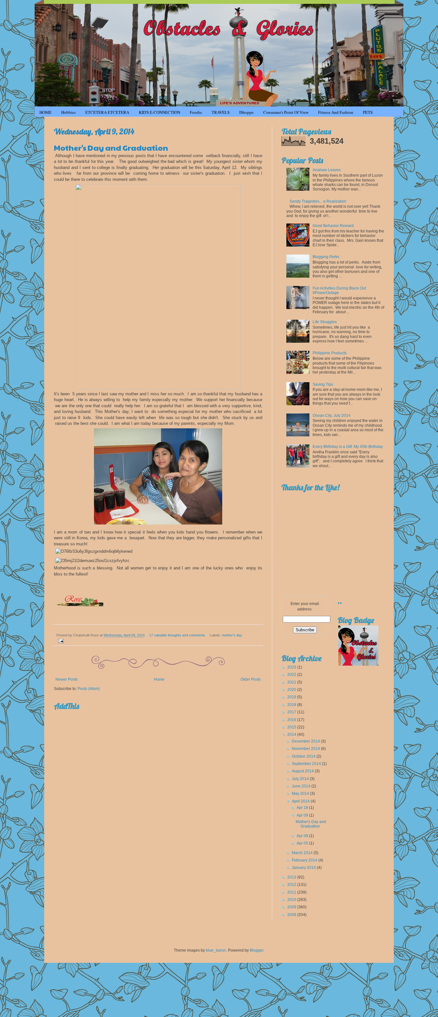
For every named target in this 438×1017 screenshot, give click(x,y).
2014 (292, 734)
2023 (292, 667)
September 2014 (307, 763)
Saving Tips (323, 384)
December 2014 (306, 741)
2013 (292, 877)
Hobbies (68, 112)
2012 (292, 884)
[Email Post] (60, 641)
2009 (292, 907)
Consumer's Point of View (285, 112)
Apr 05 (303, 843)
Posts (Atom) (89, 688)
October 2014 (304, 756)
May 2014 (301, 793)
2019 (292, 697)
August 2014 (303, 771)
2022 (292, 674)
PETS (368, 112)
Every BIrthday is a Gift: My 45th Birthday (348, 446)
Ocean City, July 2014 (331, 415)
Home (159, 679)
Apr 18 (303, 807)
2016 (292, 720)
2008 (292, 914)
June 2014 (301, 786)
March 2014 (303, 853)
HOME (45, 112)
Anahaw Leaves (327, 170)
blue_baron (216, 950)
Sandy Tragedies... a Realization (318, 201)
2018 (292, 704)
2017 (292, 712)
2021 (292, 682)
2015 (292, 727)
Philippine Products (330, 353)
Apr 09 (303, 815)
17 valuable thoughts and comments (177, 635)
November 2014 (306, 748)
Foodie (196, 112)
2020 (292, 689)
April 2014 (301, 801)
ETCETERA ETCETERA (107, 112)
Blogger (256, 950)
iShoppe (246, 112)
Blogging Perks (326, 257)
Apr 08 (303, 836)
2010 (292, 899)
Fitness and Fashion (335, 112)
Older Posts (250, 679)
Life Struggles (325, 322)
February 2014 (305, 860)
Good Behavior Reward (333, 225)
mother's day (232, 635)
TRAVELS (221, 112)
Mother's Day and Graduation (111, 147)
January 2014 (304, 867)
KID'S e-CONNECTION (159, 112)
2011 (292, 892)
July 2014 (301, 779)
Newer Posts (66, 679)
